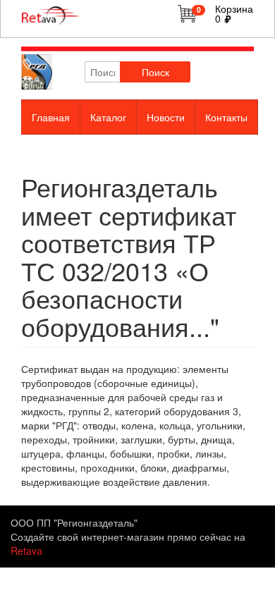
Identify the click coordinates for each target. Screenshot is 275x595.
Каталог (108, 117)
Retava (26, 551)
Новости (166, 117)
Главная (51, 117)
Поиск (155, 72)
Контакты (226, 117)
